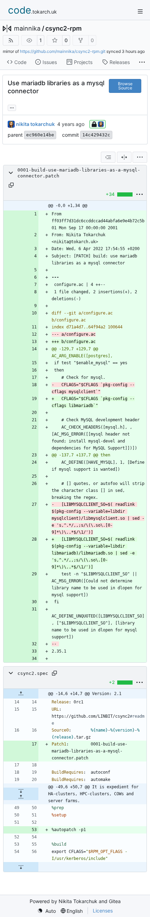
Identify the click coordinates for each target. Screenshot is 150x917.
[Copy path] (11, 185)
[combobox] (108, 157)
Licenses (103, 911)
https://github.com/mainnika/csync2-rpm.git (62, 51)
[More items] (142, 62)
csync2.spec (32, 673)
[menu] (140, 157)
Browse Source (125, 85)
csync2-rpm (63, 28)
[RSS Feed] (11, 40)
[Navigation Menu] (140, 11)
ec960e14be (40, 134)
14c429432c (96, 134)
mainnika (27, 28)
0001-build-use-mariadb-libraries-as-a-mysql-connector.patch (78, 172)
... (12, 107)
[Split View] (124, 157)
